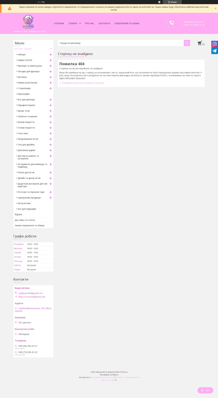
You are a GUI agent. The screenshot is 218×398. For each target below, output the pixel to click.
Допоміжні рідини (26, 150)
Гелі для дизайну (26, 144)
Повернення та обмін (126, 23)
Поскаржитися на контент (102, 377)
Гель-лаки (23, 133)
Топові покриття (26, 127)
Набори (22, 54)
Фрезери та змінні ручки (30, 65)
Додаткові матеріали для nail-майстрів (33, 185)
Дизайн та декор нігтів (29, 178)
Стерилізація (24, 88)
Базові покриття (26, 122)
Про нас (89, 23)
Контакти (104, 23)
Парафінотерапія (26, 105)
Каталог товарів (23, 48)
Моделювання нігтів (28, 139)
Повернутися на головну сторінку (83, 82)
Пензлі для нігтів (26, 172)
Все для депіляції (26, 99)
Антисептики (24, 203)
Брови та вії (24, 110)
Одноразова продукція (29, 197)
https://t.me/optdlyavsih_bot (32, 296)
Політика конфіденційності (127, 377)
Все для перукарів (27, 208)
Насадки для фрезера (28, 71)
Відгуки (18, 214)
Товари (72, 23)
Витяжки (22, 77)
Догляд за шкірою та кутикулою (28, 157)
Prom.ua (123, 372)
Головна (59, 23)
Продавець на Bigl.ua (109, 374)
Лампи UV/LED (25, 60)
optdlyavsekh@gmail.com (30, 293)
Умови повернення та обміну (29, 225)
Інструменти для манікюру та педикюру (32, 165)
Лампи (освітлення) (27, 82)
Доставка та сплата (25, 220)
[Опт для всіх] (28, 21)
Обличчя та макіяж (27, 116)
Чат (208, 390)
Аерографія (23, 93)
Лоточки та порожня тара (31, 192)
